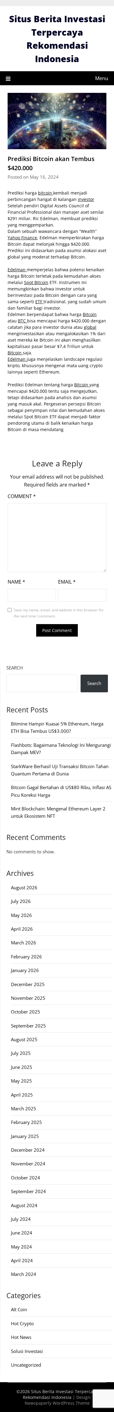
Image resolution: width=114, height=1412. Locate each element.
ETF (39, 301)
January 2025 (25, 1136)
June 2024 (21, 1233)
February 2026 (26, 957)
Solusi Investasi (27, 1351)
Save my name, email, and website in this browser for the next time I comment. (59, 613)
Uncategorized (26, 1365)
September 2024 (28, 1191)
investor (86, 199)
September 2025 (28, 1026)
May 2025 (21, 1081)
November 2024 (28, 1164)
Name (16, 581)
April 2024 (22, 1260)
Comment (22, 496)
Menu (101, 78)
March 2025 (23, 1108)
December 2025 (28, 984)
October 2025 (25, 1012)
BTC (22, 321)
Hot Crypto (22, 1323)
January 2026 (25, 970)
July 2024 (21, 1219)
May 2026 (21, 915)
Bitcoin (90, 314)
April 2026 (22, 929)
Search (14, 668)
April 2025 (22, 1095)
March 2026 (23, 943)
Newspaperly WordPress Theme (57, 1403)
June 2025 (21, 1067)
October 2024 (25, 1178)
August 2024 (24, 1205)
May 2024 (21, 1247)
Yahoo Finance (22, 238)
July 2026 (21, 901)
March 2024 (23, 1274)
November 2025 (28, 998)
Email (67, 581)
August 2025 (24, 1039)
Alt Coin (19, 1309)
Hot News (21, 1337)
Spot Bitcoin (36, 282)
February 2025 (26, 1122)
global (90, 327)
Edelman (17, 269)
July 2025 (21, 1053)
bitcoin (45, 193)
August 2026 (24, 887)
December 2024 (28, 1150)
